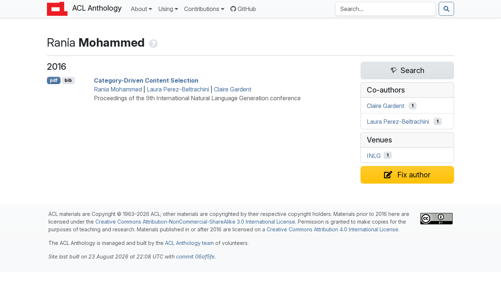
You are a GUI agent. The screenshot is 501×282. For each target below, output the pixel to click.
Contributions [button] (201, 8)
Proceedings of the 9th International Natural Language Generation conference (197, 98)
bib (68, 80)
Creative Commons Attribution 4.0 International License (332, 229)
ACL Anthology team (189, 243)
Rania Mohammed (118, 89)
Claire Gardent (232, 89)
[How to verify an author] (152, 42)
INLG (374, 155)
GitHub (247, 8)
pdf (54, 80)
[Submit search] (446, 9)
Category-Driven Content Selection (146, 80)
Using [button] (165, 8)
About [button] (139, 8)
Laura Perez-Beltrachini (178, 89)
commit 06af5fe (195, 256)
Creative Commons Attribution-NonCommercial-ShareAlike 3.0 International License (195, 221)
